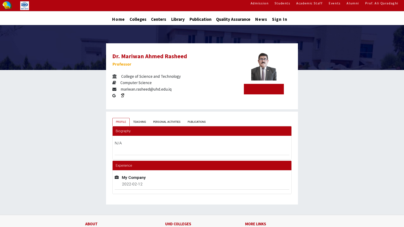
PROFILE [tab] (121, 121)
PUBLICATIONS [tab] (197, 121)
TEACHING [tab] (139, 121)
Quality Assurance (233, 19)
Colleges (138, 19)
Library (178, 19)
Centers (158, 19)
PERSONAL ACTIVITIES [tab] (167, 121)
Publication (200, 19)
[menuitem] (118, 20)
